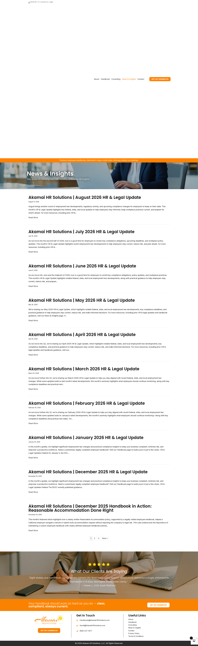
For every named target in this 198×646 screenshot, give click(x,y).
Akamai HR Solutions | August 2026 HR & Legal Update (84, 197)
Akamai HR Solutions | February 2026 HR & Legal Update (86, 403)
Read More (33, 217)
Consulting (132, 625)
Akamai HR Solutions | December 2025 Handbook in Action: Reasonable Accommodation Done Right (90, 508)
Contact (131, 631)
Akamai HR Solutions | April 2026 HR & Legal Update (82, 334)
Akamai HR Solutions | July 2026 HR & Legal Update (81, 232)
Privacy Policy (133, 633)
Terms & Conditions (135, 636)
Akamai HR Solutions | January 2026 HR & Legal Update (85, 437)
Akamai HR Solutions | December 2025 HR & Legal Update (88, 472)
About (130, 619)
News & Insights (134, 628)
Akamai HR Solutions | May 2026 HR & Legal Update (81, 300)
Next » (105, 538)
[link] (96, 79)
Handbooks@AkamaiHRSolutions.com (95, 620)
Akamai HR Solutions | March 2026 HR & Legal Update (83, 369)
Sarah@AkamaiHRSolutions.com (92, 625)
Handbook (132, 622)
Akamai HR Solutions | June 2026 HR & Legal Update (82, 266)
